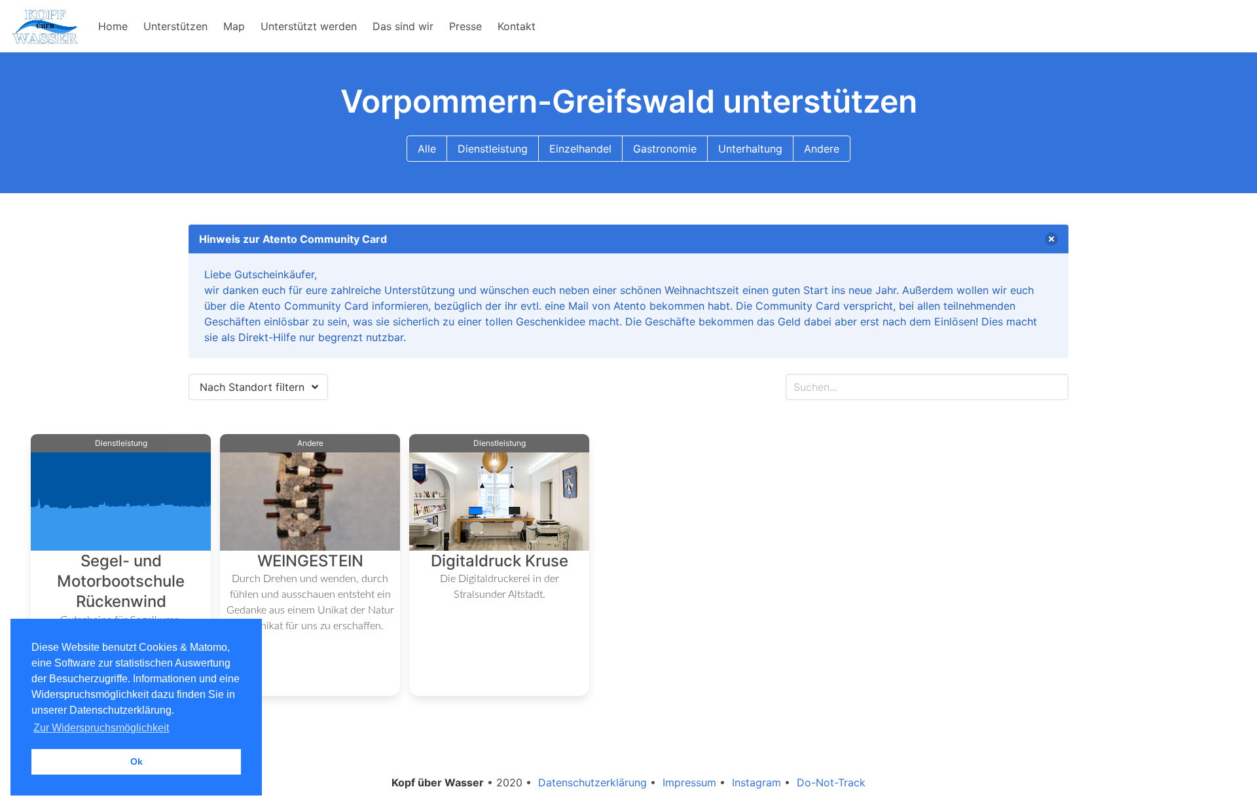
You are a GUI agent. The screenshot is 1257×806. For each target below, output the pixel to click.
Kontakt (517, 26)
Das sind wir (403, 26)
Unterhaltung (750, 148)
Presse (465, 26)
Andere (821, 148)
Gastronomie (665, 148)
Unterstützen (175, 26)
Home (113, 26)
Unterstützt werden (309, 26)
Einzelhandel (580, 148)
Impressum (689, 782)
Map (234, 26)
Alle (427, 148)
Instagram (756, 782)
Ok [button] (136, 761)
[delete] (1051, 239)
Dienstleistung (493, 148)
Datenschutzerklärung (592, 782)
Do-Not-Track (831, 782)
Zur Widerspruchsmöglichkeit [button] (101, 727)
